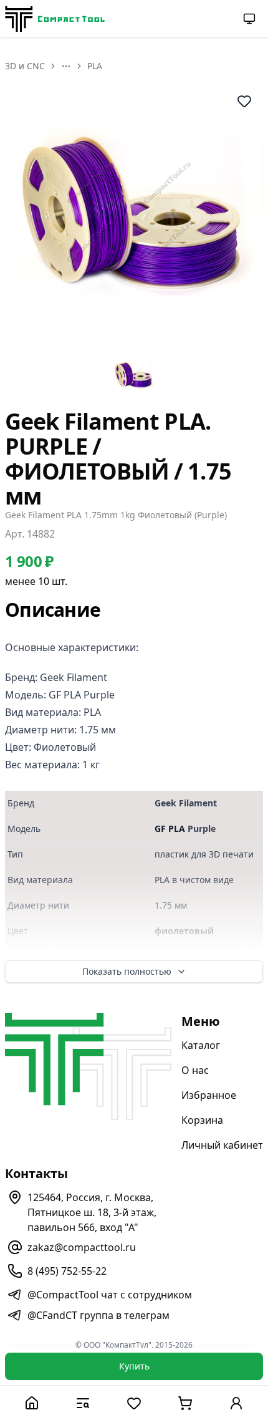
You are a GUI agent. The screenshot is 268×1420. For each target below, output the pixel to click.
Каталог (200, 1045)
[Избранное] (134, 1403)
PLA (94, 66)
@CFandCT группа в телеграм (98, 1315)
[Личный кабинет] (236, 1403)
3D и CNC (25, 66)
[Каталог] (83, 1403)
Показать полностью (126, 971)
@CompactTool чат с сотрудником (109, 1295)
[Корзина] (185, 1403)
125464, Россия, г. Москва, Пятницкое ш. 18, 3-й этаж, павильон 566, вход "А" (91, 1212)
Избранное (208, 1095)
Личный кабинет (222, 1145)
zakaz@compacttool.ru (81, 1247)
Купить (134, 1366)
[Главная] (32, 1403)
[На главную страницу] (55, 19)
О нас (195, 1070)
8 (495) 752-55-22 (67, 1271)
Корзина (202, 1120)
